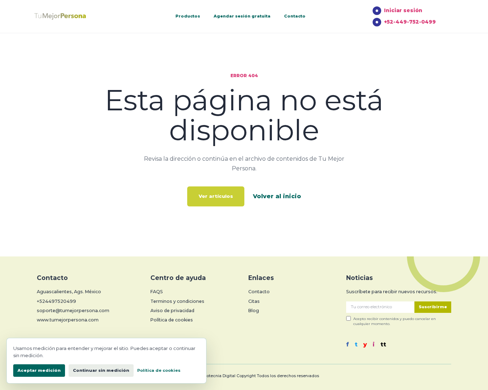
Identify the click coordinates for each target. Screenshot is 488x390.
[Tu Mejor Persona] (70, 16)
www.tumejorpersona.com (68, 319)
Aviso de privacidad (172, 310)
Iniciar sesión (403, 10)
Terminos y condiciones (177, 301)
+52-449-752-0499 (410, 22)
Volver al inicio (277, 196)
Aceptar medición (39, 370)
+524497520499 (56, 301)
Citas (254, 301)
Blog (253, 310)
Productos (187, 16)
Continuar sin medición (101, 370)
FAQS (156, 291)
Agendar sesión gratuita (242, 16)
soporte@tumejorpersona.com (73, 310)
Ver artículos (216, 196)
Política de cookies (171, 319)
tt (383, 345)
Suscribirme (433, 306)
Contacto (294, 16)
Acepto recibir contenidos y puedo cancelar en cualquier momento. (394, 321)
